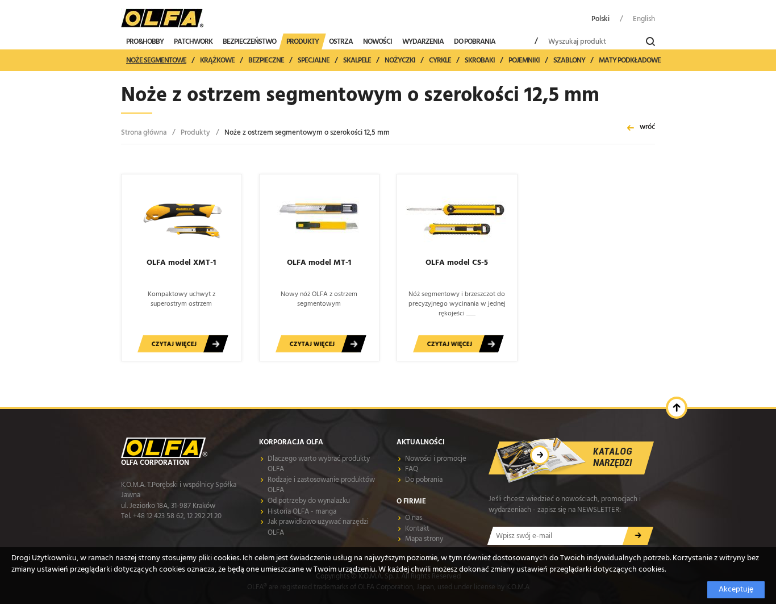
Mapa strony (424, 539)
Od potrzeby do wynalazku (309, 501)
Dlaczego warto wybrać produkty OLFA (319, 464)
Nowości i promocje (435, 459)
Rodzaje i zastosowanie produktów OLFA (321, 485)
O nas (413, 518)
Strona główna (143, 133)
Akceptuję (736, 589)
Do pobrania (424, 480)
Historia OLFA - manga (302, 512)
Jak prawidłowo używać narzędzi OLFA (318, 527)
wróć (647, 127)
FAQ (411, 469)
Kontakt (417, 529)
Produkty (195, 133)
